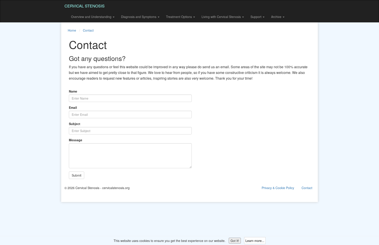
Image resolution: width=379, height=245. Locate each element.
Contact (88, 30)
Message (75, 140)
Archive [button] (276, 16)
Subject (74, 124)
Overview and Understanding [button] (91, 16)
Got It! (235, 240)
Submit (76, 175)
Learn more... (254, 240)
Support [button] (256, 16)
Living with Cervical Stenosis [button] (222, 16)
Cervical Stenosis (84, 6)
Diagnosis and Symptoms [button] (139, 16)
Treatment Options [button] (179, 16)
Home (72, 30)
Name (73, 91)
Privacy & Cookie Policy (278, 188)
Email (73, 107)
